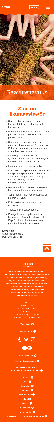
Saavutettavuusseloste (25, 361)
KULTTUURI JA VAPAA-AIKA (25, 370)
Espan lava (25, 408)
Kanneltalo (26, 386)
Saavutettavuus (25, 331)
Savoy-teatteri (25, 412)
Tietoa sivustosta (25, 355)
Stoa (14, 7)
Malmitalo (25, 390)
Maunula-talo (25, 394)
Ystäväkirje (25, 324)
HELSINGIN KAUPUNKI (27, 367)
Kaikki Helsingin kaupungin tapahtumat (25, 416)
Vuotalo (25, 403)
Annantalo (25, 377)
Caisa (25, 381)
